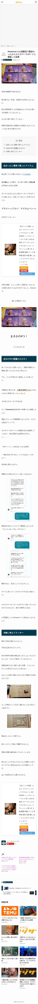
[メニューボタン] (2, 2)
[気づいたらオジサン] (19, 2)
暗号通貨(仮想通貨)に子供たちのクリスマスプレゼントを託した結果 (27, 859)
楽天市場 (24, 271)
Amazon (24, 268)
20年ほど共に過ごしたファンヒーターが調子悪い (9, 858)
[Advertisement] (19, 25)
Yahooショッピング (26, 274)
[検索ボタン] (36, 2)
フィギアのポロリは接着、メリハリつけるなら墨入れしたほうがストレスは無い (9, 867)
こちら (13, 217)
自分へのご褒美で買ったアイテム (18, 144)
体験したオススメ (7, 60)
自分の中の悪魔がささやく (15, 148)
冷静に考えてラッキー (14, 151)
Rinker (26, 264)
